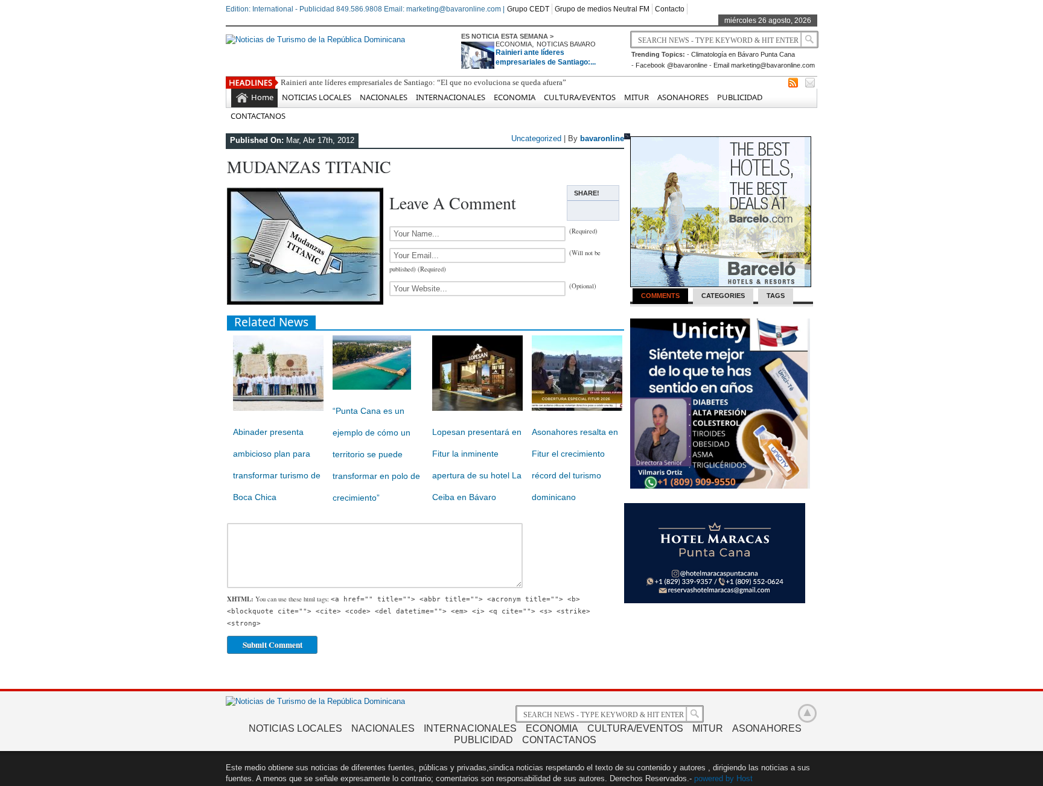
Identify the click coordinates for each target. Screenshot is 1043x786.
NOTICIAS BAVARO (566, 44)
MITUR (636, 97)
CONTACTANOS (258, 115)
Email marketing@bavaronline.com (764, 65)
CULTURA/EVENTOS (580, 97)
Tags (776, 295)
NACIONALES (383, 97)
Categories (723, 295)
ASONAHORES (683, 97)
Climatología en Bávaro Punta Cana (743, 54)
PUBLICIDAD (739, 97)
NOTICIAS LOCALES (316, 97)
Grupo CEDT (528, 9)
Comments (660, 295)
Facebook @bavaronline (671, 65)
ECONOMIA (514, 44)
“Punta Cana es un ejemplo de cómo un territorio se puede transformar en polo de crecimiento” (376, 454)
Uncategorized (536, 138)
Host (744, 778)
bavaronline (602, 138)
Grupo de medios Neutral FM (602, 9)
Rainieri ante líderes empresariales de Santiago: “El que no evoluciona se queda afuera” (423, 82)
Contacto (669, 9)
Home (262, 97)
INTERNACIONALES (450, 97)
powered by (714, 778)
